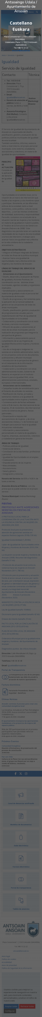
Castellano (21, 23)
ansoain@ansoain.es (21, 50)
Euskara (21, 29)
